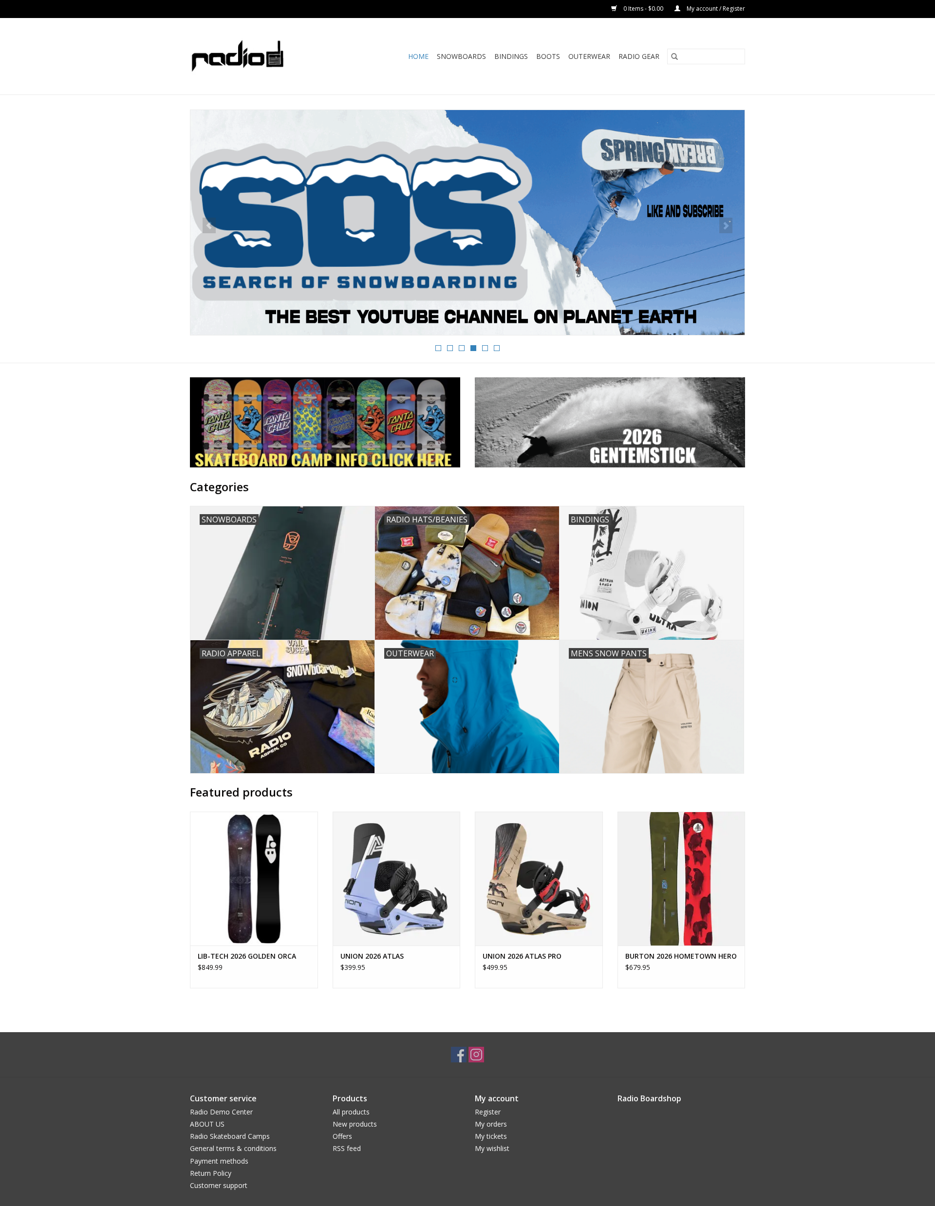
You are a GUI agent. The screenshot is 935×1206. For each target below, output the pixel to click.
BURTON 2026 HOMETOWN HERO (681, 956)
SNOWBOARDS (461, 56)
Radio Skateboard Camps (230, 1136)
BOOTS (548, 56)
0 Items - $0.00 (643, 8)
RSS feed (347, 1148)
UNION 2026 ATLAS (372, 956)
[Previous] (209, 225)
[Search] (674, 56)
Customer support (218, 1185)
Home (418, 56)
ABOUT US (207, 1124)
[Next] (725, 225)
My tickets (491, 1136)
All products (351, 1111)
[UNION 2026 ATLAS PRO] (539, 879)
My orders (491, 1124)
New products (355, 1124)
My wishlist (492, 1148)
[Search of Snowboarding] (467, 222)
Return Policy (210, 1173)
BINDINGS (511, 56)
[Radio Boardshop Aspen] (250, 56)
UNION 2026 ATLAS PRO (522, 956)
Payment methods (219, 1161)
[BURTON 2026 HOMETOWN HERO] (681, 879)
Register (488, 1111)
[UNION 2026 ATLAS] (397, 879)
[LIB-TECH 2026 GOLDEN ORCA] (254, 879)
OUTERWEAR (589, 56)
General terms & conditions (233, 1148)
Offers (342, 1136)
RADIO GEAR (638, 56)
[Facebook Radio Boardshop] (459, 1054)
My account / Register (715, 8)
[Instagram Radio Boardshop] (476, 1054)
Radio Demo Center (221, 1111)
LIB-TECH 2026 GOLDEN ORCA (247, 956)
